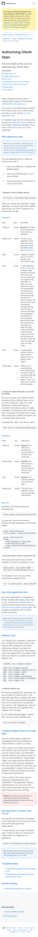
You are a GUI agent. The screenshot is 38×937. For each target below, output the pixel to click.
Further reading (7, 90)
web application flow (16, 122)
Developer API (14, 932)
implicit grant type (18, 127)
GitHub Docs (11, 3)
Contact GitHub (21, 930)
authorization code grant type (14, 104)
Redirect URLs (7, 79)
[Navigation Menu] (33, 3)
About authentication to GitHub (18, 888)
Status (9, 930)
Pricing (30, 930)
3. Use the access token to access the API (18, 556)
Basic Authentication (22, 602)
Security (32, 928)
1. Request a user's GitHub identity (15, 192)
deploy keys (14, 802)
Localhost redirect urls (11, 688)
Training (22, 932)
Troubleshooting (7, 87)
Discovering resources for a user (15, 855)
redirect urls (29, 250)
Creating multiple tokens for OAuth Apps (16, 82)
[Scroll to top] (34, 933)
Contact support (11, 916)
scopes (27, 268)
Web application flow (9, 73)
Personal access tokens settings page (17, 607)
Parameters (6, 217)
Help (14, 930)
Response (5, 503)
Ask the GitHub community (15, 912)
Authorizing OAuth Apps (11, 41)
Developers (6, 39)
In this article (6, 71)
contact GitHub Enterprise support (15, 27)
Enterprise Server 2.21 (16, 35)
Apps (14, 39)
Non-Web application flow (10, 76)
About (28, 932)
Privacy (26, 928)
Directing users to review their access (15, 84)
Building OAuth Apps (25, 39)
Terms (20, 928)
